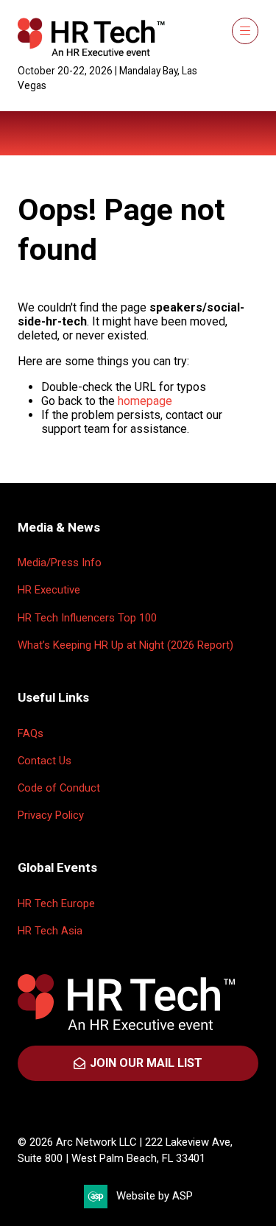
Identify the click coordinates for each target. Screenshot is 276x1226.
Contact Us (44, 760)
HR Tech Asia (50, 930)
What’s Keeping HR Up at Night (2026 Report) (125, 645)
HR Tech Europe (56, 903)
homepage (145, 401)
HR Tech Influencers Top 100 (87, 617)
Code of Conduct (59, 788)
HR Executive (49, 589)
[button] (245, 31)
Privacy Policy (51, 815)
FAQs (30, 733)
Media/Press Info (60, 562)
